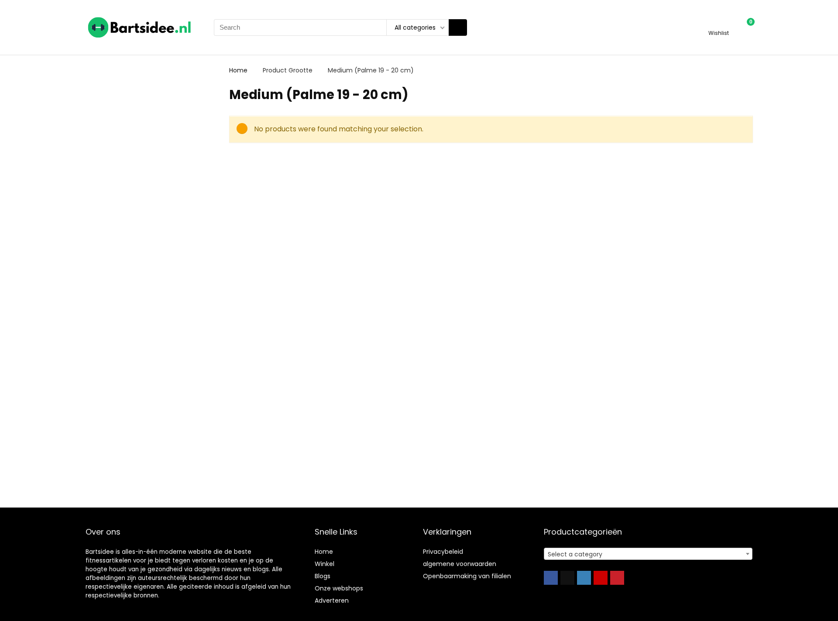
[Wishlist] (718, 23)
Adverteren (332, 600)
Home (238, 70)
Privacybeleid (443, 551)
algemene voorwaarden (459, 563)
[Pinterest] (617, 578)
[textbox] (648, 554)
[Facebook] (551, 578)
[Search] (458, 27)
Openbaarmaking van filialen (467, 576)
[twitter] (567, 578)
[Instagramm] (584, 578)
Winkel (324, 563)
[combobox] (648, 554)
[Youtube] (601, 578)
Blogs (322, 576)
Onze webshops (339, 588)
